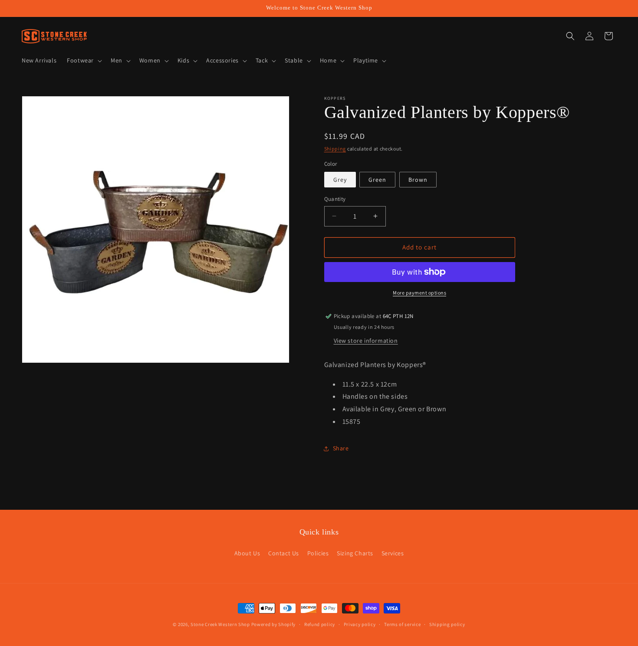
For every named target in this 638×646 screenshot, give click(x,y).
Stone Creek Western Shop (220, 624)
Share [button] (341, 448)
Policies (318, 553)
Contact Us (283, 553)
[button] (83, 60)
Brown (418, 180)
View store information (366, 340)
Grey (340, 180)
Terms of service (402, 624)
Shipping (335, 148)
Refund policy (319, 624)
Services (392, 553)
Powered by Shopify (273, 624)
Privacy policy (360, 624)
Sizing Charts (355, 553)
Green (377, 180)
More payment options (419, 292)
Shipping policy (447, 624)
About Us (247, 553)
